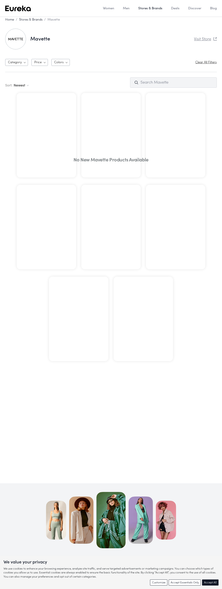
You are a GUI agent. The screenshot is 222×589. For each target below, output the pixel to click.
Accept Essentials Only (185, 582)
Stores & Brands (30, 19)
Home (9, 19)
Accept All (210, 582)
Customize (158, 582)
